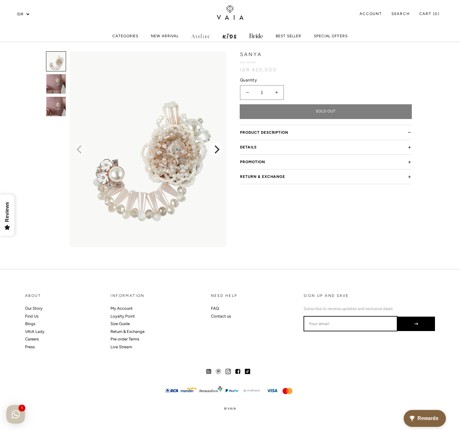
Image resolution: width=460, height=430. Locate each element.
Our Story (34, 308)
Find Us (31, 316)
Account (371, 14)
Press (30, 347)
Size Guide (120, 323)
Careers (32, 339)
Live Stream (121, 347)
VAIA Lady (34, 331)
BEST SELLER (288, 36)
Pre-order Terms (124, 339)
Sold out (326, 111)
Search (400, 14)
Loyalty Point (122, 316)
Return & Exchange (262, 176)
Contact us (221, 316)
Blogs (30, 323)
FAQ (215, 308)
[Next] (216, 149)
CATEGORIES (125, 37)
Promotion (252, 162)
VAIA (231, 409)
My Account (121, 308)
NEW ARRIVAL (165, 37)
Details (248, 147)
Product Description (264, 132)
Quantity (248, 80)
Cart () (429, 14)
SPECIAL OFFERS (331, 37)
